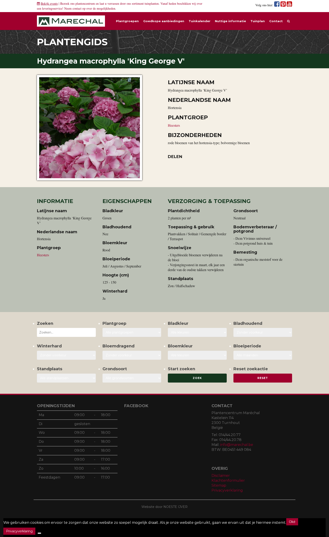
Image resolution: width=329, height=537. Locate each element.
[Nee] (39, 533)
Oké (292, 522)
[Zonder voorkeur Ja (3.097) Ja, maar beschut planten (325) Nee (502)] (66, 355)
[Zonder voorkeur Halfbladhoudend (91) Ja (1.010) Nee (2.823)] (262, 332)
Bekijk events (49, 3)
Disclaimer (221, 475)
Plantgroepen (127, 21)
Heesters (174, 125)
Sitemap (219, 485)
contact (77, 8)
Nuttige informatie (230, 21)
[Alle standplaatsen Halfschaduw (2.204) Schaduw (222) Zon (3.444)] (66, 378)
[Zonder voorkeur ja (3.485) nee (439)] (132, 355)
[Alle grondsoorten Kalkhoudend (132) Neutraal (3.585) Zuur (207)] (132, 378)
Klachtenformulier (228, 480)
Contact (276, 21)
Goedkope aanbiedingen (163, 21)
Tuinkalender (199, 21)
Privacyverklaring (227, 490)
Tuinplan (257, 21)
